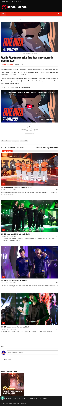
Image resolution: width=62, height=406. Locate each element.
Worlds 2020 (24, 140)
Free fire (23, 399)
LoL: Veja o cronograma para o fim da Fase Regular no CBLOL (16, 187)
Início (2, 19)
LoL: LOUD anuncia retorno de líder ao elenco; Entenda (15, 327)
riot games (15, 140)
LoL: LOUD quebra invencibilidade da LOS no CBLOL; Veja (15, 234)
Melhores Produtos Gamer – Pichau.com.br (11, 1)
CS (36, 399)
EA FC (19, 399)
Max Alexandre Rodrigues (7, 64)
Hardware (8, 399)
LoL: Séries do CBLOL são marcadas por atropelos (14, 280)
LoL (6, 19)
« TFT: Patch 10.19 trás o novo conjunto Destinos (13, 147)
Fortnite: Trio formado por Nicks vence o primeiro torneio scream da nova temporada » (46, 148)
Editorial (45, 399)
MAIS (40, 399)
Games (14, 399)
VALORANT (32, 399)
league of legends (6, 140)
